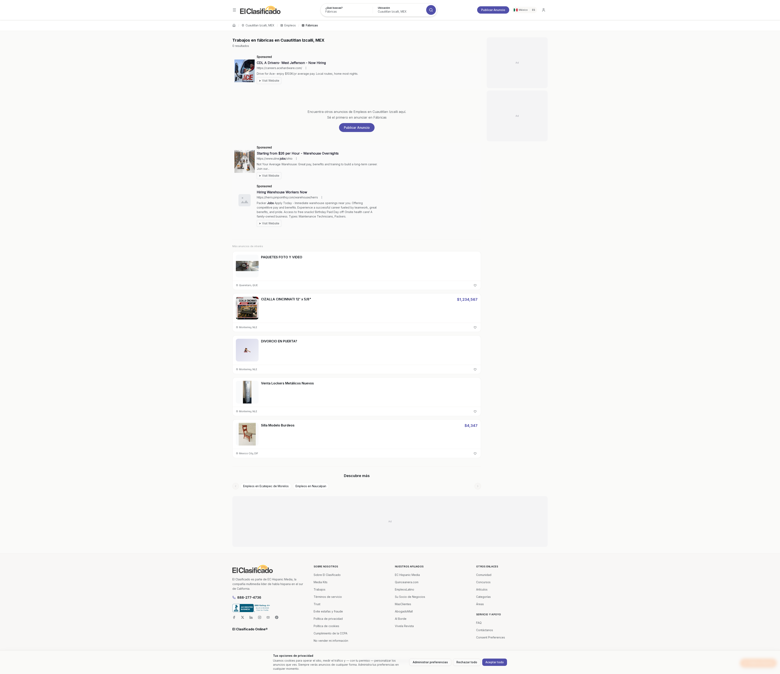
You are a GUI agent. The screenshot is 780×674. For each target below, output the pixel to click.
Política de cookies (326, 626)
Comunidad (483, 575)
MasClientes (403, 604)
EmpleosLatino (404, 589)
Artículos (482, 589)
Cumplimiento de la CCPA (330, 633)
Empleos (290, 25)
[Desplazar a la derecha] (477, 486)
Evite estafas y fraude (328, 611)
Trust (317, 604)
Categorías (483, 596)
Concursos (483, 582)
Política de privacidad (328, 618)
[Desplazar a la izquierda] (235, 486)
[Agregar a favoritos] (475, 285)
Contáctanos (484, 630)
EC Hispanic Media (407, 575)
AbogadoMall (404, 611)
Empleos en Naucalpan (311, 486)
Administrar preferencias (430, 662)
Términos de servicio (328, 596)
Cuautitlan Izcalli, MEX (260, 25)
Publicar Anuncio (493, 10)
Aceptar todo (494, 662)
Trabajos (319, 589)
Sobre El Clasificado (327, 575)
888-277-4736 (249, 597)
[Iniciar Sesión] (544, 10)
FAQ (479, 622)
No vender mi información (331, 640)
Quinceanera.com (406, 582)
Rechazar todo (466, 662)
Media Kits (320, 582)
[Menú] (234, 10)
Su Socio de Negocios (410, 596)
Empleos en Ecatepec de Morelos (266, 486)
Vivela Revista (404, 626)
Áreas (480, 604)
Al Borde (400, 618)
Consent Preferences (490, 637)
